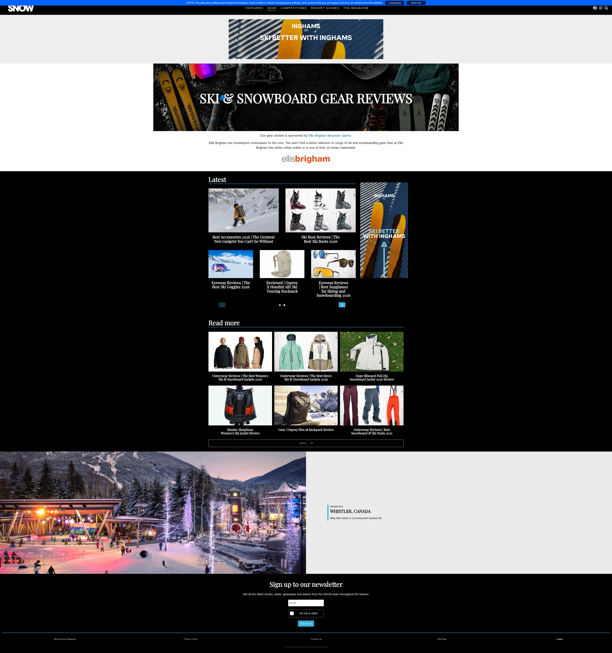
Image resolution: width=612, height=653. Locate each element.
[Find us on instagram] (600, 8)
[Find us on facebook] (595, 8)
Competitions (294, 8)
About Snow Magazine (65, 639)
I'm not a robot (308, 613)
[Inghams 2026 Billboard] (306, 39)
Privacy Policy (191, 639)
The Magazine (356, 8)
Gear (272, 8)
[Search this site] (606, 8)
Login (559, 639)
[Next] (342, 304)
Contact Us (316, 639)
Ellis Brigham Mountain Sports (329, 135)
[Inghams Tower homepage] (384, 230)
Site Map (441, 639)
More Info (416, 3)
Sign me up (306, 623)
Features (254, 8)
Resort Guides (325, 8)
